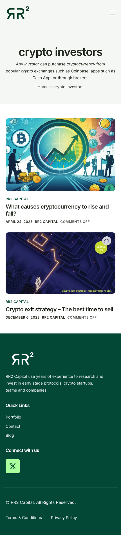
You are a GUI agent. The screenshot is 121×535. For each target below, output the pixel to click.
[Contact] (60, 427)
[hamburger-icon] (112, 13)
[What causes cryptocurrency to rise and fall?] (60, 154)
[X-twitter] (13, 466)
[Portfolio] (60, 417)
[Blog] (60, 436)
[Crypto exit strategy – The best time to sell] (60, 262)
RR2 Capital (17, 199)
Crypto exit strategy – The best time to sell (59, 309)
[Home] (18, 12)
